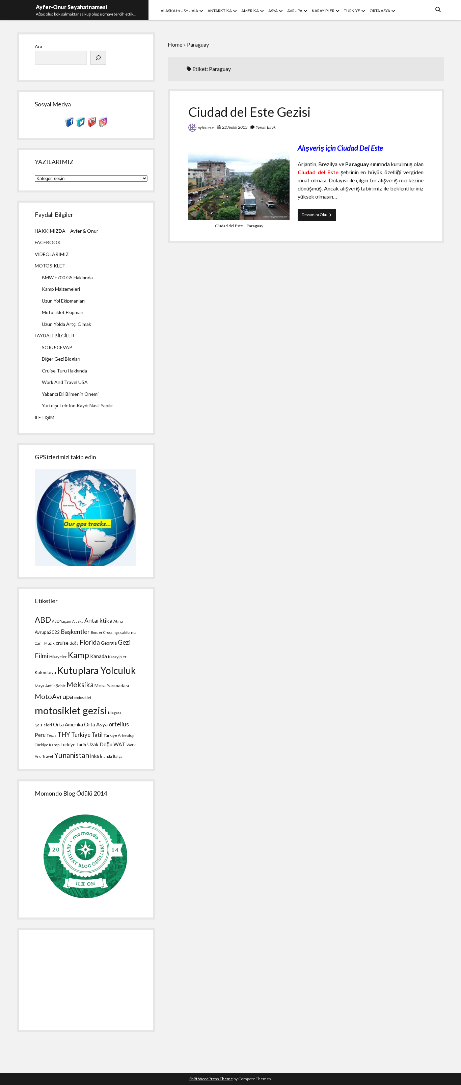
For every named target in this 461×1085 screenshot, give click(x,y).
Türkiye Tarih (73, 744)
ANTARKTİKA (220, 10)
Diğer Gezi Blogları (61, 359)
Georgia (109, 643)
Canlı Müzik (45, 643)
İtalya (118, 756)
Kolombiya (45, 672)
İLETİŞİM (44, 417)
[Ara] (98, 58)
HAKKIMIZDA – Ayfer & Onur (66, 231)
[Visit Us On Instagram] (102, 125)
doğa (74, 643)
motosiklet (82, 697)
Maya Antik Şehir (50, 685)
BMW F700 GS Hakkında (67, 277)
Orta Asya (96, 724)
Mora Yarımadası (111, 685)
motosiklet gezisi (71, 710)
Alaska (77, 621)
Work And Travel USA (65, 382)
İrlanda (106, 756)
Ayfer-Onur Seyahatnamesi (71, 7)
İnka (94, 756)
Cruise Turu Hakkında (64, 370)
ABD (43, 619)
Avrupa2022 (47, 632)
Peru (40, 735)
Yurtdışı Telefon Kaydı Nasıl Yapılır (77, 405)
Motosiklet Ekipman (62, 312)
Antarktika (98, 620)
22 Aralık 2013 (234, 127)
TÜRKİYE (352, 10)
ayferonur (206, 127)
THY (63, 734)
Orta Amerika (68, 724)
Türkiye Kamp (47, 744)
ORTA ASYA (380, 10)
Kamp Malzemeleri (61, 289)
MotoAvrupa (54, 696)
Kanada (98, 656)
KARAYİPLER (323, 10)
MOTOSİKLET (50, 265)
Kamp (78, 655)
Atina (118, 621)
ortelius (119, 724)
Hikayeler (58, 656)
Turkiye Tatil (87, 734)
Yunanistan (71, 755)
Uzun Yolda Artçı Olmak (66, 324)
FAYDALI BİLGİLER (54, 335)
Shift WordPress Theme (211, 1078)
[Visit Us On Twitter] (80, 125)
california (128, 632)
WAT (119, 744)
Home (175, 44)
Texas (51, 735)
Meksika (79, 684)
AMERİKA (250, 10)
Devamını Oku (319, 216)
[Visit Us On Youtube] (91, 125)
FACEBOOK (48, 242)
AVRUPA (294, 10)
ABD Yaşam (61, 621)
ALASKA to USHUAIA (179, 10)
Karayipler (117, 656)
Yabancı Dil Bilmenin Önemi (70, 394)
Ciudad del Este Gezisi (249, 112)
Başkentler (75, 631)
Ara (38, 46)
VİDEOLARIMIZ (52, 254)
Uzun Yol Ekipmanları (63, 301)
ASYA (273, 10)
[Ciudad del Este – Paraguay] (239, 217)
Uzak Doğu (99, 744)
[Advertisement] (86, 980)
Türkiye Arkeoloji (119, 735)
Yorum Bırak (266, 127)
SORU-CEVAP (57, 347)
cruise (62, 643)
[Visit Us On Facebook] (69, 125)
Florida (90, 642)
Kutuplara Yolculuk (96, 670)
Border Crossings (105, 632)
